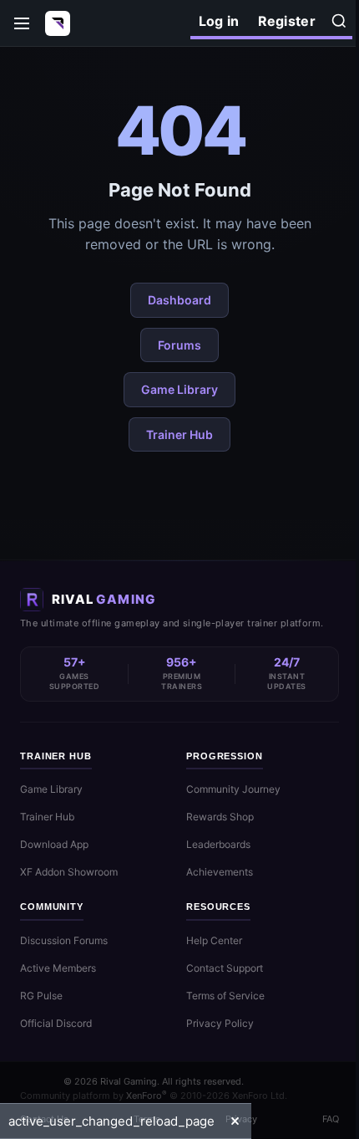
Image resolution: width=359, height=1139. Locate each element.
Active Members (58, 968)
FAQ (330, 1119)
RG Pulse (41, 995)
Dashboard (179, 300)
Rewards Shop (220, 816)
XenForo (146, 1095)
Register (287, 21)
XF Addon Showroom (69, 872)
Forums (179, 345)
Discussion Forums (64, 940)
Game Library (179, 389)
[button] (235, 1121)
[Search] (339, 21)
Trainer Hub (179, 434)
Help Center (214, 940)
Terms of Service (225, 995)
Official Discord (56, 1023)
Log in (219, 21)
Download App (54, 844)
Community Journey (233, 789)
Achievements (219, 872)
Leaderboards (218, 844)
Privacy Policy (220, 1023)
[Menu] (22, 23)
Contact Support (224, 968)
